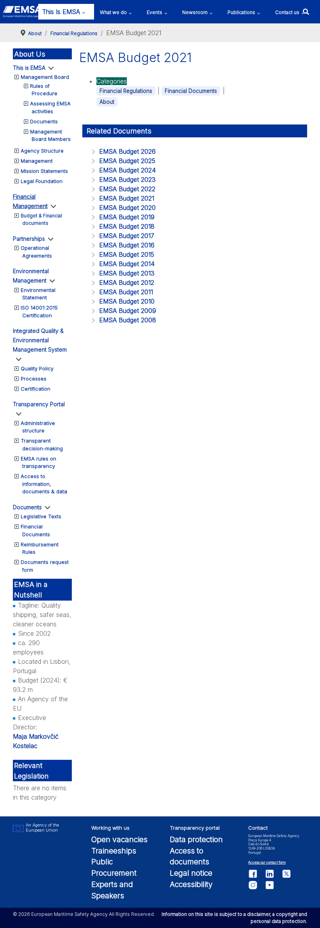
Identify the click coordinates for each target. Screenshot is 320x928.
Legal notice (191, 873)
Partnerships (29, 238)
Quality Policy (37, 368)
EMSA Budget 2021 (126, 198)
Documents (44, 121)
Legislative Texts (41, 516)
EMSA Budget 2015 (126, 254)
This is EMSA (29, 67)
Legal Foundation (41, 181)
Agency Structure (42, 151)
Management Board (45, 77)
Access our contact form (267, 862)
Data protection (196, 839)
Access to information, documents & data (44, 483)
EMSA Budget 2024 (127, 170)
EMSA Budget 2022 (127, 189)
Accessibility (191, 884)
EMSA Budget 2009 (127, 311)
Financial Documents (191, 91)
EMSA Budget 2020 (127, 208)
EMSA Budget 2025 (127, 161)
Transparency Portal (39, 404)
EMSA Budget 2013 (127, 273)
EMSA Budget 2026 (127, 151)
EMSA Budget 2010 (127, 301)
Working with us (110, 828)
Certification (35, 389)
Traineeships (113, 850)
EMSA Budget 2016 (127, 245)
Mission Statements (44, 171)
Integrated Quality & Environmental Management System (40, 340)
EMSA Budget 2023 (127, 179)
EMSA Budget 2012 (126, 282)
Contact (258, 828)
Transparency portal (195, 828)
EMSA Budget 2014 (127, 264)
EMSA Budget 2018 (127, 226)
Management (37, 161)
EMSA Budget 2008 (127, 320)
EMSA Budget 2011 (126, 292)
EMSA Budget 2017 (126, 236)
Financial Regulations (126, 91)
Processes (33, 378)
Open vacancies (119, 839)
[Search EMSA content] (305, 11)
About (107, 102)
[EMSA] (22, 12)
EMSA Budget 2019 (127, 217)
